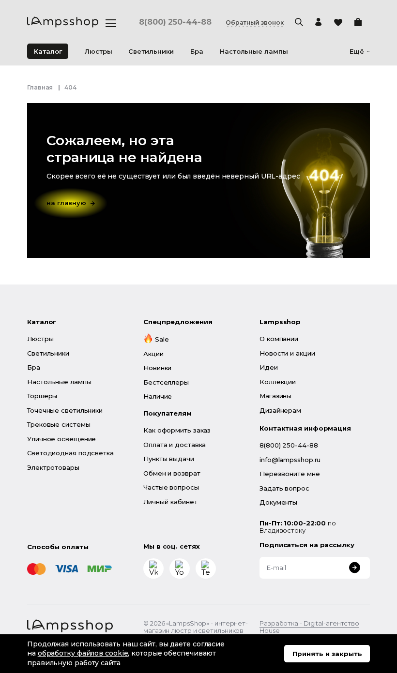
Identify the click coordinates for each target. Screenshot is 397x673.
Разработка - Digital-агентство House (309, 627)
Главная (40, 87)
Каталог (48, 51)
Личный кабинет (170, 502)
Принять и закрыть (327, 654)
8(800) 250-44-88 (175, 22)
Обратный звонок (255, 22)
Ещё (357, 51)
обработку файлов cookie (83, 653)
